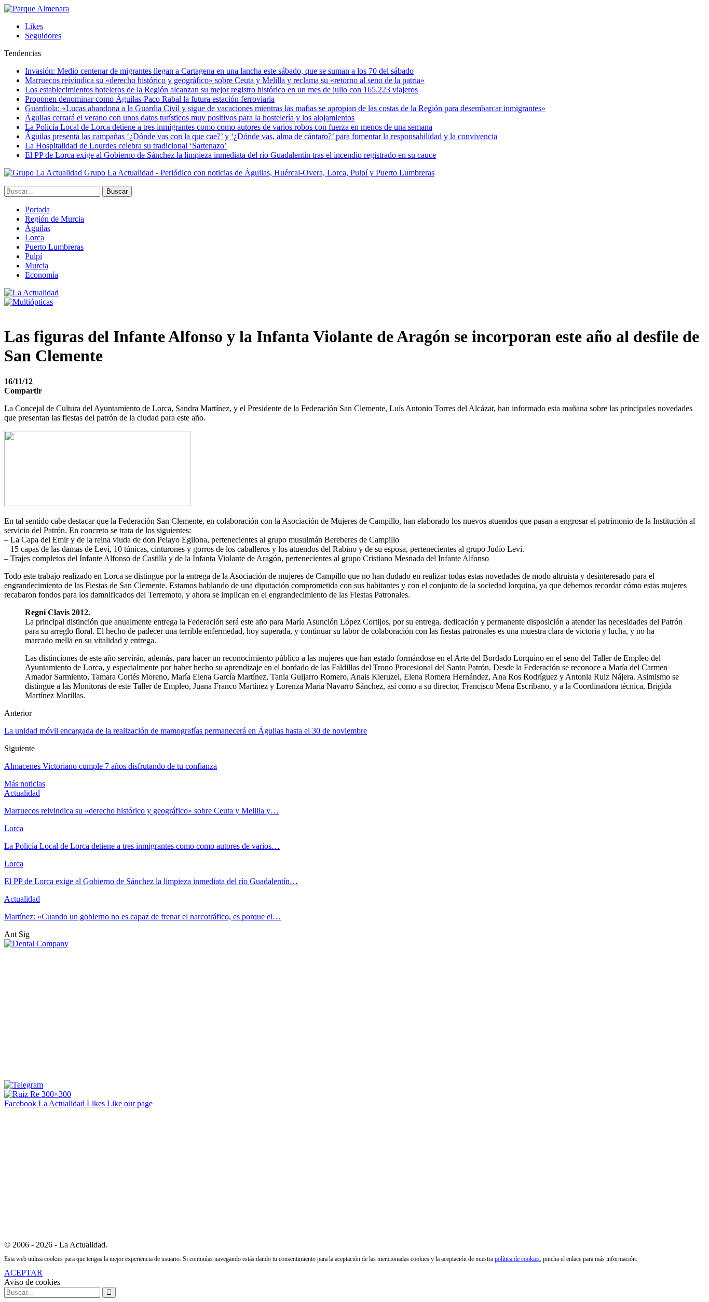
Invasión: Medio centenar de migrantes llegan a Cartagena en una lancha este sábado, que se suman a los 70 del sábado (219, 70)
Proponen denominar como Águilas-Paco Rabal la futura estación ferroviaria (150, 98)
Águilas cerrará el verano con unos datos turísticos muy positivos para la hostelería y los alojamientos (189, 117)
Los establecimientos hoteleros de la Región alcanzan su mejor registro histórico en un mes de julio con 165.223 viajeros (221, 89)
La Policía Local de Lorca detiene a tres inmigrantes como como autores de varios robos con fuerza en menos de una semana (228, 127)
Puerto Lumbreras (54, 246)
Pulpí (33, 256)
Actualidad (22, 793)
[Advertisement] (82, 1013)
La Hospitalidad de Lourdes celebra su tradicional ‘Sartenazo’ (126, 145)
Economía (41, 274)
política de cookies (517, 1259)
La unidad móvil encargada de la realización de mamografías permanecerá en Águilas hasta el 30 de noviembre (185, 730)
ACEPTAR (23, 1272)
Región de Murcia (54, 218)
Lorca (34, 237)
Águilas (37, 228)
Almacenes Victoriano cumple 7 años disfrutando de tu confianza (110, 766)
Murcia (36, 265)
